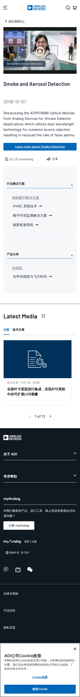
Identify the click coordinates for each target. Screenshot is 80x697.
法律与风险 (10, 593)
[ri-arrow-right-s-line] (50, 416)
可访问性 (9, 610)
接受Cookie (40, 689)
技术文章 (19, 329)
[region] (40, 670)
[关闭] (75, 649)
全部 (6, 329)
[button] (21, 159)
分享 (55, 159)
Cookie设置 (40, 677)
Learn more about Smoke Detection (40, 146)
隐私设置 (9, 627)
